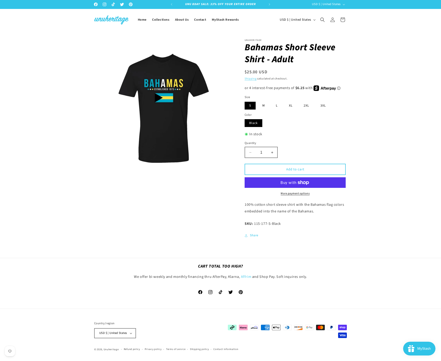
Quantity (250, 143)
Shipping (251, 79)
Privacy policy (153, 349)
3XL (323, 105)
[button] (322, 20)
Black (253, 123)
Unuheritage (111, 349)
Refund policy (132, 349)
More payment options (295, 193)
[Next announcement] (269, 4)
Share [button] (254, 235)
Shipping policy (199, 349)
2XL (306, 105)
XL (291, 105)
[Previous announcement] (172, 4)
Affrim (246, 276)
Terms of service (175, 349)
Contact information (225, 349)
